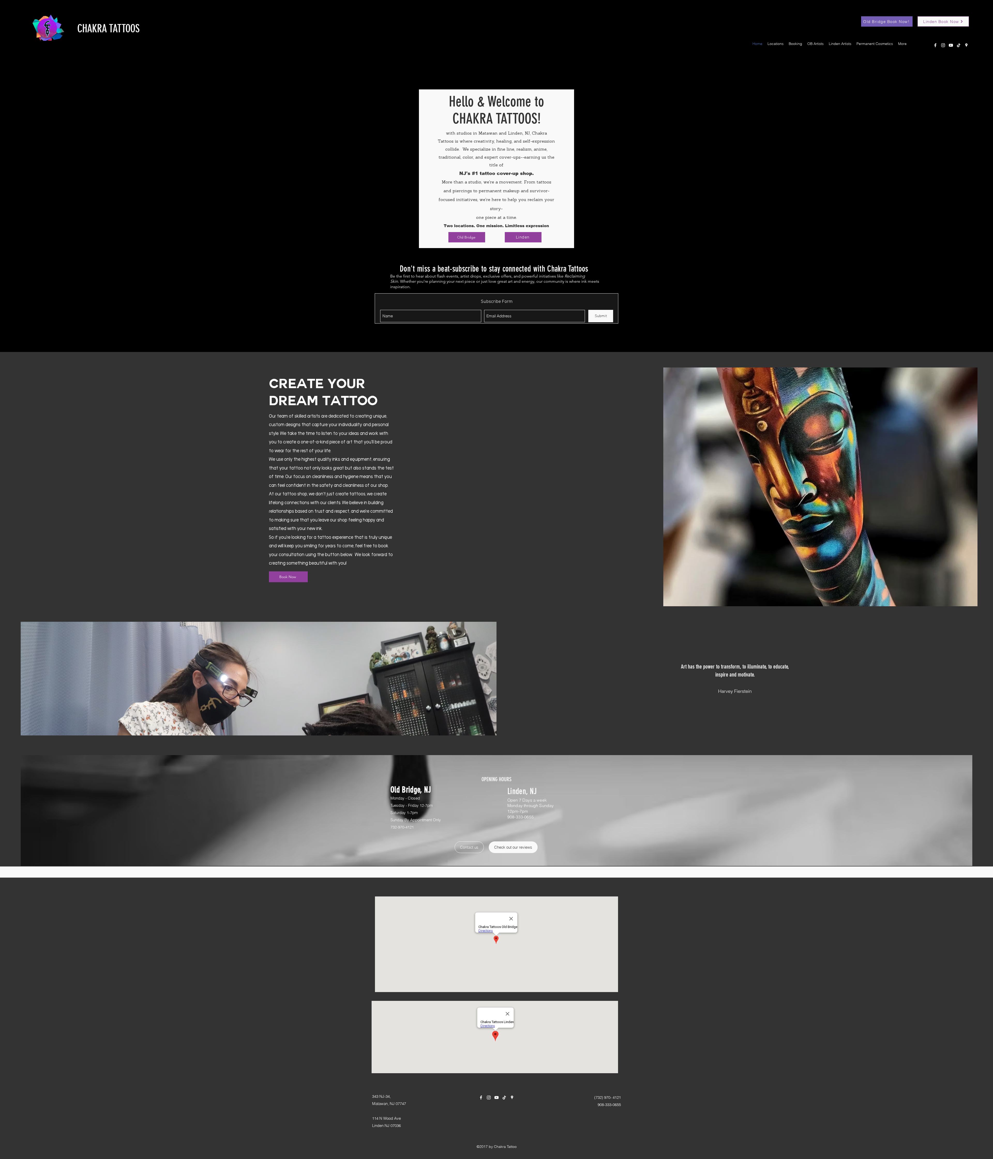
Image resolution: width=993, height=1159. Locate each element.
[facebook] (935, 45)
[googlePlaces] (966, 45)
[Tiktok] (958, 45)
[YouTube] (950, 45)
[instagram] (943, 45)
